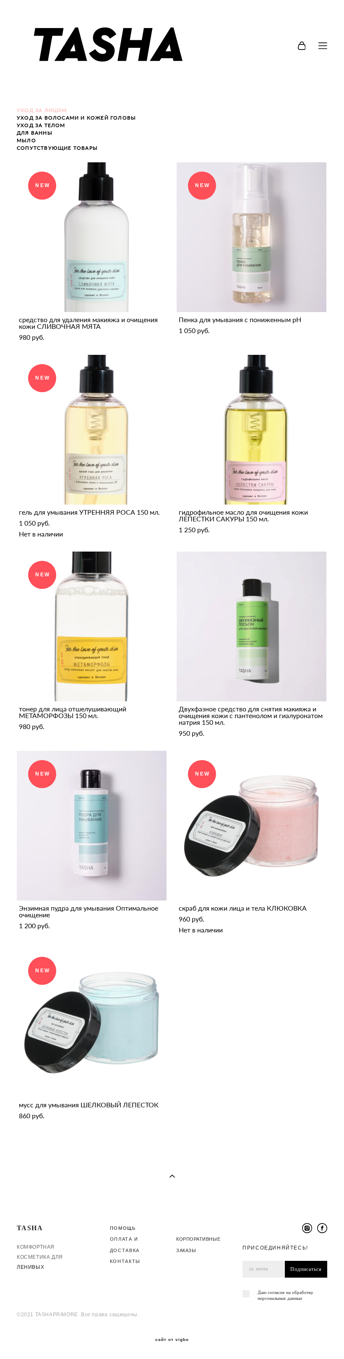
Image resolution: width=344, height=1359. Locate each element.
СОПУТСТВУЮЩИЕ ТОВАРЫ (57, 148)
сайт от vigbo (172, 1340)
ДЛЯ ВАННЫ (34, 133)
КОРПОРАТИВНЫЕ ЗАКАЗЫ (198, 1244)
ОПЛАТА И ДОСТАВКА (125, 1244)
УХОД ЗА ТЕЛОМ (41, 125)
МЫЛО (26, 140)
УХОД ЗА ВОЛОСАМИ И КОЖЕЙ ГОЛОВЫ (76, 118)
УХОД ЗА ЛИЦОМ (42, 110)
